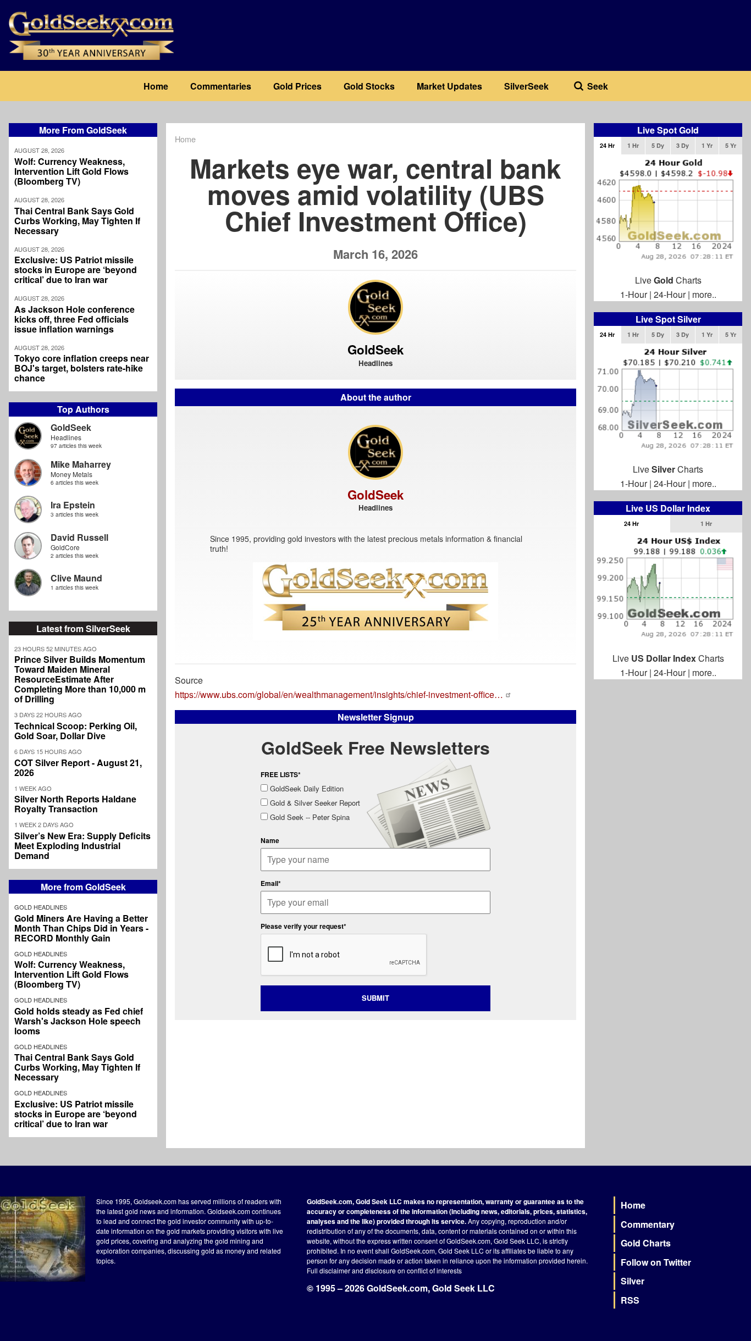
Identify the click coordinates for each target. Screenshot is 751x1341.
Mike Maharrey (81, 464)
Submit (375, 998)
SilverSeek (526, 86)
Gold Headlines (40, 906)
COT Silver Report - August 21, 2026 (78, 768)
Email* (271, 883)
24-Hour (670, 294)
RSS (630, 1300)
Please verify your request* (303, 926)
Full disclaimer (328, 1270)
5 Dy (657, 145)
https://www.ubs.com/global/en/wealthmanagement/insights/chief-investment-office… (339, 694)
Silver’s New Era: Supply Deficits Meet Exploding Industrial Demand (82, 846)
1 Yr (707, 145)
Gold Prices (297, 86)
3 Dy (682, 145)
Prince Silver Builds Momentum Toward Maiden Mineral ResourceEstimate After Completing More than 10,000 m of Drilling (80, 679)
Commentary (648, 1224)
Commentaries (220, 86)
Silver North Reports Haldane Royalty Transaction (75, 804)
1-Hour (633, 294)
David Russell (79, 537)
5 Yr (730, 145)
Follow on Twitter (656, 1262)
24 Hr (607, 145)
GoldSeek (71, 427)
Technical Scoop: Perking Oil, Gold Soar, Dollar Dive (75, 731)
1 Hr (633, 145)
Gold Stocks (369, 86)
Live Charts (668, 280)
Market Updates (449, 86)
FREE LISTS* (281, 774)
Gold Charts (646, 1243)
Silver (632, 1280)
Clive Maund (76, 578)
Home (155, 86)
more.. (704, 294)
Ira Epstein (73, 504)
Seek (597, 86)
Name (270, 840)
